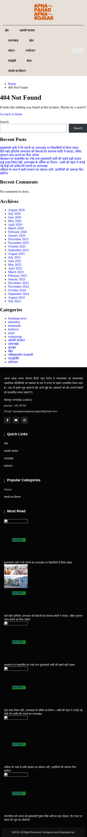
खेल (31, 40)
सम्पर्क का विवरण (17, 71)
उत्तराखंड (13, 40)
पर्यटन (11, 50)
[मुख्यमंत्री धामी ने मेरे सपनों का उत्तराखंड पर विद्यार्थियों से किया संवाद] (16, 527)
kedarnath (14, 325)
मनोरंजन (30, 50)
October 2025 (17, 246)
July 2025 (14, 257)
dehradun (14, 322)
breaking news (17, 318)
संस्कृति (12, 60)
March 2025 (16, 272)
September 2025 (18, 250)
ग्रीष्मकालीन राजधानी (20, 355)
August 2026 (16, 210)
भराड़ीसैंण (13, 358)
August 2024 (16, 297)
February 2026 (17, 232)
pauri (11, 333)
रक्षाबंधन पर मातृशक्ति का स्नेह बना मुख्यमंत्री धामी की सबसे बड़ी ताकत (40, 158)
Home (8, 489)
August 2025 (16, 253)
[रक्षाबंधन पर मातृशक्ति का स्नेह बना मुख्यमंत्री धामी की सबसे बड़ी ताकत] (16, 629)
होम (7, 30)
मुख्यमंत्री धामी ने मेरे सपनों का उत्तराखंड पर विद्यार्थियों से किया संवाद (39, 147)
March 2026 (16, 228)
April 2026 (15, 224)
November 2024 (18, 286)
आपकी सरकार (27, 30)
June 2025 (14, 261)
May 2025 (14, 264)
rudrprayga (15, 336)
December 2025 (18, 239)
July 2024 (14, 301)
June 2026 (14, 217)
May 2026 (14, 221)
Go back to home (11, 114)
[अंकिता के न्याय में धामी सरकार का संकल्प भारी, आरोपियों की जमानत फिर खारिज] (16, 727)
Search (4, 122)
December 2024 (18, 283)
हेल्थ (29, 60)
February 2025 (17, 275)
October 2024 (17, 290)
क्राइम (12, 347)
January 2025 (16, 279)
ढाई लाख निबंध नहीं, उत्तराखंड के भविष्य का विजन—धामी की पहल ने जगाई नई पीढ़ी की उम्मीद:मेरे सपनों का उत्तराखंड (42, 164)
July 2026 (14, 213)
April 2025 (15, 268)
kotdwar (13, 329)
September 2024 (18, 294)
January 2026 (16, 235)
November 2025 (18, 242)
